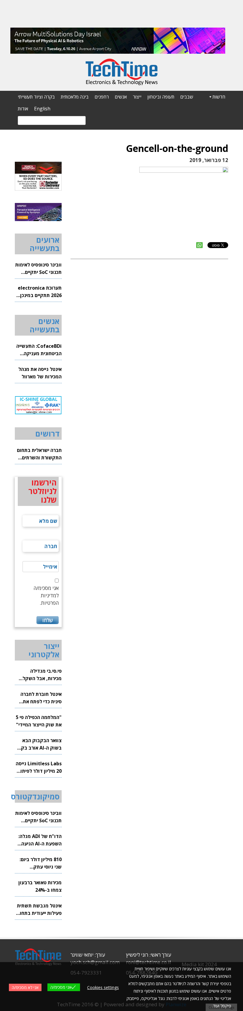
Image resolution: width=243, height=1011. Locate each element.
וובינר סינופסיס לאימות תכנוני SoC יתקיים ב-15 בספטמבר (38, 268)
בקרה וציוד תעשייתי (36, 96)
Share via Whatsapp (199, 245)
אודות (23, 108)
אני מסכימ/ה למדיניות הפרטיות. (46, 595)
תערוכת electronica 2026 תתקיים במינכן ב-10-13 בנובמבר (40, 292)
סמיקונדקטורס (35, 796)
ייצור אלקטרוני (44, 650)
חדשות (218, 96)
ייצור (137, 96)
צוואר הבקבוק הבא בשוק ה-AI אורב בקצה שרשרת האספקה (38, 744)
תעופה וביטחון (160, 96)
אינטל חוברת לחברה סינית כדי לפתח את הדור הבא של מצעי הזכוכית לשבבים (41, 698)
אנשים (121, 96)
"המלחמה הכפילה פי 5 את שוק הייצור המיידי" (39, 721)
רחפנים (102, 96)
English (42, 108)
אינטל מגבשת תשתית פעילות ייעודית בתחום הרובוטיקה (39, 909)
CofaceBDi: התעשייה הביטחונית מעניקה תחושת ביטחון (39, 350)
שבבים (186, 96)
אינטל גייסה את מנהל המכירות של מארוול (40, 373)
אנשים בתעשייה (45, 325)
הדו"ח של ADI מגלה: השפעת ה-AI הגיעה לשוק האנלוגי (40, 840)
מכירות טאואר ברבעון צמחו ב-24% (40, 886)
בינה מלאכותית (75, 96)
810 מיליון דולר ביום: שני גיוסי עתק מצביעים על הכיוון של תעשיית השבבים (39, 863)
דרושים (47, 433)
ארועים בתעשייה (45, 244)
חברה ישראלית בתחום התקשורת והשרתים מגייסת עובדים (39, 454)
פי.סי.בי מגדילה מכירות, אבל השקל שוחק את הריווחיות (42, 675)
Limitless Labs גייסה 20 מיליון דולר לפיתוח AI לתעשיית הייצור (39, 767)
